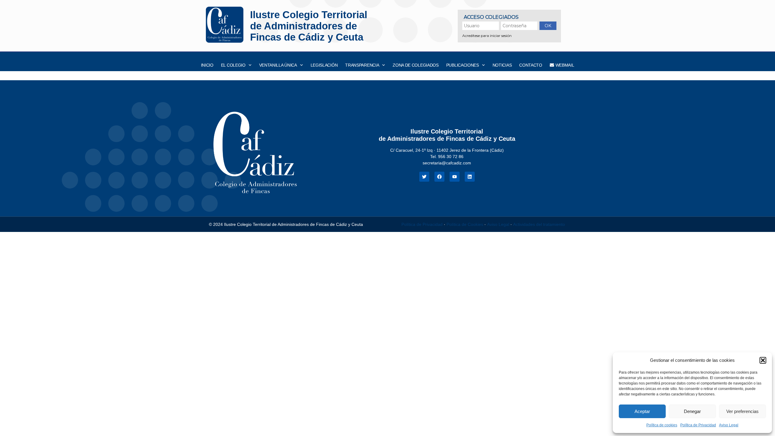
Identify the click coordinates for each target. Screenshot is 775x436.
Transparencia (362, 65)
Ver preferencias (742, 411)
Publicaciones (462, 65)
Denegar (692, 411)
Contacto (530, 65)
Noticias (502, 65)
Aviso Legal (728, 425)
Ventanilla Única (278, 65)
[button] (763, 360)
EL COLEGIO (233, 65)
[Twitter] (424, 177)
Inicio (207, 65)
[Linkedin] (470, 177)
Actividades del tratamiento (539, 224)
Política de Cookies (465, 224)
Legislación (324, 65)
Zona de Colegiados (416, 65)
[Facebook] (439, 177)
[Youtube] (455, 177)
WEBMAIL (565, 65)
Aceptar (642, 411)
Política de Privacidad (698, 425)
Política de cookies (661, 425)
